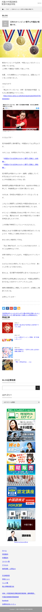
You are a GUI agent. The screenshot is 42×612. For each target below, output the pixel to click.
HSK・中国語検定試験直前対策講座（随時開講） (18, 593)
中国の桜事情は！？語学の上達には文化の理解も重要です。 (27, 350)
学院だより (6, 579)
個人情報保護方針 (8, 586)
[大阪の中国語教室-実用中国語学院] (10, 3)
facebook (5, 600)
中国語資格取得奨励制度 (10, 597)
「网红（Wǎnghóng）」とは (23, 362)
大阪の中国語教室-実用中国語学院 (24, 609)
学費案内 (5, 558)
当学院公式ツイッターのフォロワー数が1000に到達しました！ (21, 313)
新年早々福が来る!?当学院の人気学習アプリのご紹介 (27, 325)
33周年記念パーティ (9, 604)
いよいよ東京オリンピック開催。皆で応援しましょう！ (27, 338)
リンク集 (5, 583)
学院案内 (5, 554)
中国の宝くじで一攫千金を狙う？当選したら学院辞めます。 (20, 315)
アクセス (5, 565)
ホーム (4, 550)
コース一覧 (6, 561)
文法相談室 (6, 575)
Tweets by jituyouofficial (21, 542)
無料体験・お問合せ (9, 569)
